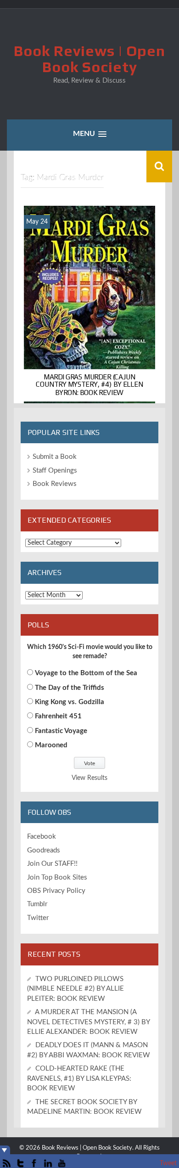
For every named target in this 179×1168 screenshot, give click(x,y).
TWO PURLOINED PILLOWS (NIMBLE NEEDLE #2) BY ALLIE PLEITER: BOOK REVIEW (75, 989)
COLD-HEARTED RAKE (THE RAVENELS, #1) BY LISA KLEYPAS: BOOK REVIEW (79, 1078)
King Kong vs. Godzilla (69, 702)
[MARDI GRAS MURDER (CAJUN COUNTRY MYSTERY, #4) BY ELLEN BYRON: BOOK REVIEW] (89, 304)
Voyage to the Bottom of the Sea (86, 673)
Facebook (41, 836)
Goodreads (43, 850)
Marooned (51, 745)
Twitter (38, 917)
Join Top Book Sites (57, 877)
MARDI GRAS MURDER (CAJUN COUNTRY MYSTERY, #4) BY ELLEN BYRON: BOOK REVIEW (89, 384)
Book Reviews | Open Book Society (89, 58)
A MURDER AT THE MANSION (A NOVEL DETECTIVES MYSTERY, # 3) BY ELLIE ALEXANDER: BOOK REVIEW (88, 1022)
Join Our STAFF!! (52, 863)
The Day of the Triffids (69, 687)
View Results (89, 778)
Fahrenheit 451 (58, 716)
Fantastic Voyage (61, 731)
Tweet (168, 1163)
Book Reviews (55, 483)
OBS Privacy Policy (56, 890)
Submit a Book (55, 456)
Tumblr (37, 904)
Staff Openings (55, 470)
